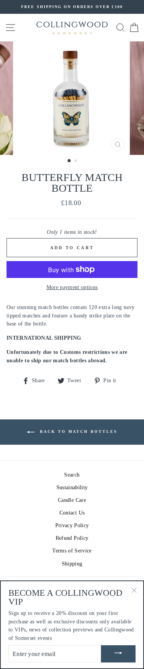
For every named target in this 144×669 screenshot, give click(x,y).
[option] (72, 7)
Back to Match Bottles (78, 431)
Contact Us (72, 513)
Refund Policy (72, 538)
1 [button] (69, 161)
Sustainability (72, 487)
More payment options (72, 287)
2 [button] (76, 161)
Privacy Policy (72, 525)
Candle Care (72, 500)
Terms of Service (71, 551)
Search (71, 475)
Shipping (72, 564)
